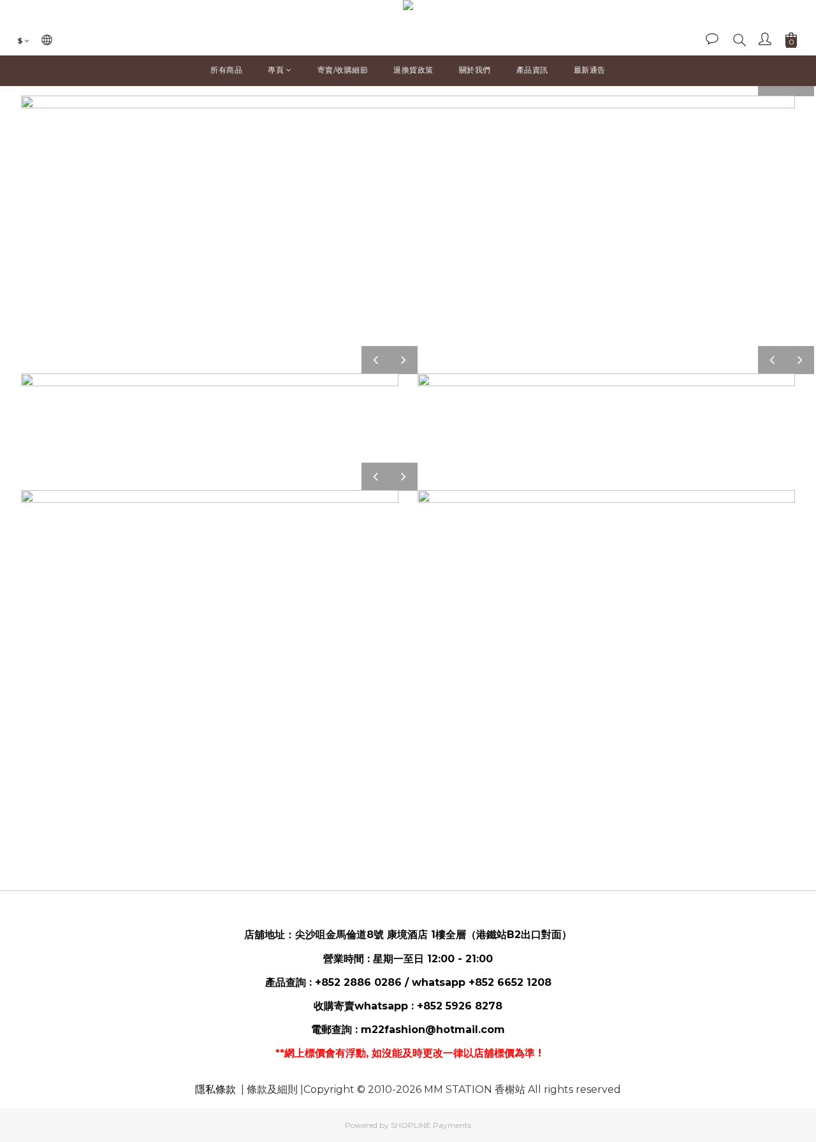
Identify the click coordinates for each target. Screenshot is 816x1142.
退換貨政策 (413, 70)
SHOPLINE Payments (431, 1125)
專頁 (276, 70)
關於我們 (475, 70)
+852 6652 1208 (510, 982)
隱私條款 (215, 1089)
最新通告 (590, 70)
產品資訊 (532, 70)
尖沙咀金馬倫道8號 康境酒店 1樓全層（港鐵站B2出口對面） (433, 935)
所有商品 (226, 70)
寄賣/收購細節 (342, 70)
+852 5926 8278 (459, 1006)
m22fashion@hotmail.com (433, 1029)
